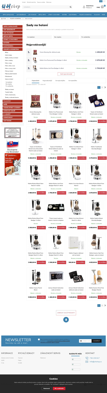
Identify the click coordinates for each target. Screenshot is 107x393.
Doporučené (35, 81)
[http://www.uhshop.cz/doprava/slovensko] (12, 145)
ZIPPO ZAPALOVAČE (8, 14)
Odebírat (96, 341)
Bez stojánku (9, 84)
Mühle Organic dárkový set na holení (76, 254)
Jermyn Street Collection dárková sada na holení (76, 289)
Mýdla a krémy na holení (11, 58)
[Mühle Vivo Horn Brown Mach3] (76, 172)
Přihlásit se (89, 7)
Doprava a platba (41, 2)
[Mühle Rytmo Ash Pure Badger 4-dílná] (76, 101)
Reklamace (48, 2)
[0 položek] (102, 6)
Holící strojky (8, 55)
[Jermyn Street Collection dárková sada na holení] (76, 277)
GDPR (2, 360)
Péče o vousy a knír (10, 68)
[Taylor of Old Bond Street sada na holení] (96, 101)
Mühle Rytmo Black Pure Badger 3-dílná (35, 219)
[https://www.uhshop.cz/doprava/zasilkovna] (12, 164)
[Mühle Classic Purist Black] (35, 277)
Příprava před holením (11, 74)
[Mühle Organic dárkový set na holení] (76, 242)
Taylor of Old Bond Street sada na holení (96, 113)
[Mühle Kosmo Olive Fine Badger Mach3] (96, 277)
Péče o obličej (9, 60)
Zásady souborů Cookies (7, 358)
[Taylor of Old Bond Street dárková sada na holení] (56, 136)
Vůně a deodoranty (10, 95)
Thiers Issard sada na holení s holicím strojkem (56, 219)
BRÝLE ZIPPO (42, 14)
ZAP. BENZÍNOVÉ (21, 14)
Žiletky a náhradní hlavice (12, 97)
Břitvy (6, 52)
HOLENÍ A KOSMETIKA (85, 14)
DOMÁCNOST (8, 117)
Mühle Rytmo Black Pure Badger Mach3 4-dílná (35, 254)
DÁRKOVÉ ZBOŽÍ (9, 111)
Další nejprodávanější (66, 74)
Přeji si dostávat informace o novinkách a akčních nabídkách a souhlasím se (55, 341)
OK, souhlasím (59, 388)
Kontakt (24, 2)
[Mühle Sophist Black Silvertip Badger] (96, 207)
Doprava (20, 358)
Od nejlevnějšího (60, 81)
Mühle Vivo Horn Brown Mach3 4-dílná (76, 219)
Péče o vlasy (8, 63)
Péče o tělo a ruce (10, 66)
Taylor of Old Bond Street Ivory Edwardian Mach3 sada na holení (36, 149)
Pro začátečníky (9, 86)
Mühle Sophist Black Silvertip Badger (96, 219)
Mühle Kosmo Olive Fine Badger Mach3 (96, 289)
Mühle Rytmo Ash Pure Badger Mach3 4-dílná (56, 184)
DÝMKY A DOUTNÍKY (54, 14)
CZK (101, 1)
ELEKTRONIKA (73, 14)
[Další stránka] (105, 87)
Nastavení (46, 388)
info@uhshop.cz (96, 362)
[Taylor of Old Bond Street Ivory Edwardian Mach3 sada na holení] (35, 136)
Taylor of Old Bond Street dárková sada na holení (56, 149)
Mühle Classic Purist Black (35, 289)
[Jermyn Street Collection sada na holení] (56, 277)
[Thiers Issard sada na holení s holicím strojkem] (56, 207)
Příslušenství (8, 76)
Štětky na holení (9, 89)
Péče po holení (9, 71)
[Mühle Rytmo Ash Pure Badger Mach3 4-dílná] (56, 172)
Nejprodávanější (47, 81)
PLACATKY (97, 14)
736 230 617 (95, 358)
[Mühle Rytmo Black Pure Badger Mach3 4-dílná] (35, 242)
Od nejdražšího (72, 81)
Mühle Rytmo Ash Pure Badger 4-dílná (52, 68)
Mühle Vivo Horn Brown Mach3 (76, 184)
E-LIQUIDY (7, 114)
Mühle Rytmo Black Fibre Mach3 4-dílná (35, 184)
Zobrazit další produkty (66, 313)
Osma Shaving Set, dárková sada (50, 52)
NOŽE (103, 14)
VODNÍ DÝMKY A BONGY (11, 108)
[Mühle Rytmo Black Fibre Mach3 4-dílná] (35, 172)
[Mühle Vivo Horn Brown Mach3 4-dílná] (76, 207)
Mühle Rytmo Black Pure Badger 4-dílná (96, 184)
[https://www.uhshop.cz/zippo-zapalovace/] (12, 132)
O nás (2, 363)
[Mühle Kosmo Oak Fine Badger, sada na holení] (96, 242)
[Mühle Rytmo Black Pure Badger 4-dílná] (96, 172)
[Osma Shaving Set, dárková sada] (35, 101)
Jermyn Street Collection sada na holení (55, 289)
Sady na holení (9, 79)
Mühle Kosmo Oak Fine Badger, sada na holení (96, 254)
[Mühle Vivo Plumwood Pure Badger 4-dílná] (56, 101)
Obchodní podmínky (31, 2)
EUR (104, 1)
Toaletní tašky (9, 92)
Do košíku (41, 121)
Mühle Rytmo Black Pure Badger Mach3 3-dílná (55, 254)
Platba (19, 360)
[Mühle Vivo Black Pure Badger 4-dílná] (76, 136)
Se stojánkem (9, 82)
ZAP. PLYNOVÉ (32, 14)
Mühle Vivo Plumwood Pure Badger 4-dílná (53, 60)
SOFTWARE (7, 121)
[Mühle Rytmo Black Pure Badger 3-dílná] (35, 207)
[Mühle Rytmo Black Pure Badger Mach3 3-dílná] (56, 242)
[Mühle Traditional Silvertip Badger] (96, 136)
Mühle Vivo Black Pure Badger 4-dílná (76, 148)
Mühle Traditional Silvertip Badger (96, 148)
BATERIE (64, 14)
